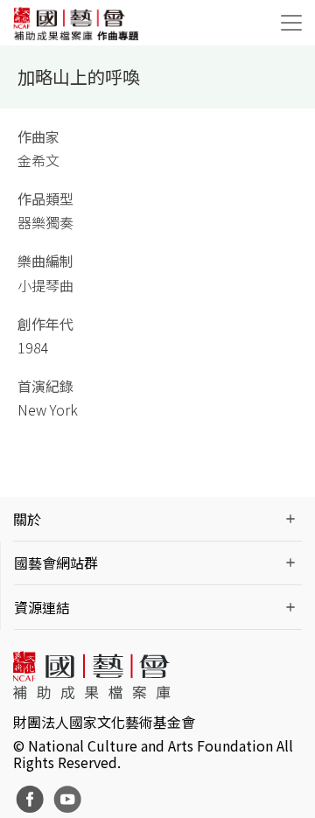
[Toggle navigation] (291, 22)
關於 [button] (27, 518)
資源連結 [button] (42, 607)
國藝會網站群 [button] (56, 562)
